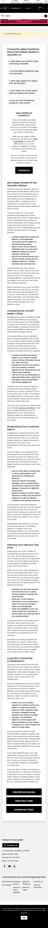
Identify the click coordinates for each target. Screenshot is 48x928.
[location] (45, 2)
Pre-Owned (6, 885)
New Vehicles (7, 881)
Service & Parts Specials (17, 889)
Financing (28, 877)
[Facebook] (4, 866)
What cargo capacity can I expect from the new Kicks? (23, 82)
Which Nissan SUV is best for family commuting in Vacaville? (23, 62)
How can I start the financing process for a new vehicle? (21, 101)
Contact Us (24, 170)
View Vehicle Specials (24, 791)
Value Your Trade (24, 800)
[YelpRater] (14, 866)
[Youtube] (9, 866)
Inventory (7, 877)
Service (17, 877)
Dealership (40, 877)
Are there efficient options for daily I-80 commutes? (24, 72)
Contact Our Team (23, 809)
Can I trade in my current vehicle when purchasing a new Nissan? (23, 91)
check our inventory (27, 408)
